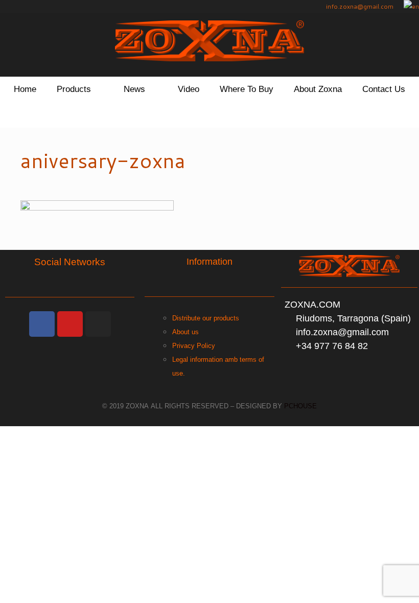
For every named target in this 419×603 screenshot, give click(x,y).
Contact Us (383, 89)
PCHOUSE (300, 406)
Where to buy (246, 89)
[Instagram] (98, 324)
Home (25, 89)
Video (188, 89)
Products (74, 89)
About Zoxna (318, 89)
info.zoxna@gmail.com (358, 6)
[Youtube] (70, 324)
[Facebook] (42, 324)
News (134, 89)
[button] (102, 89)
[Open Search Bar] (209, 115)
